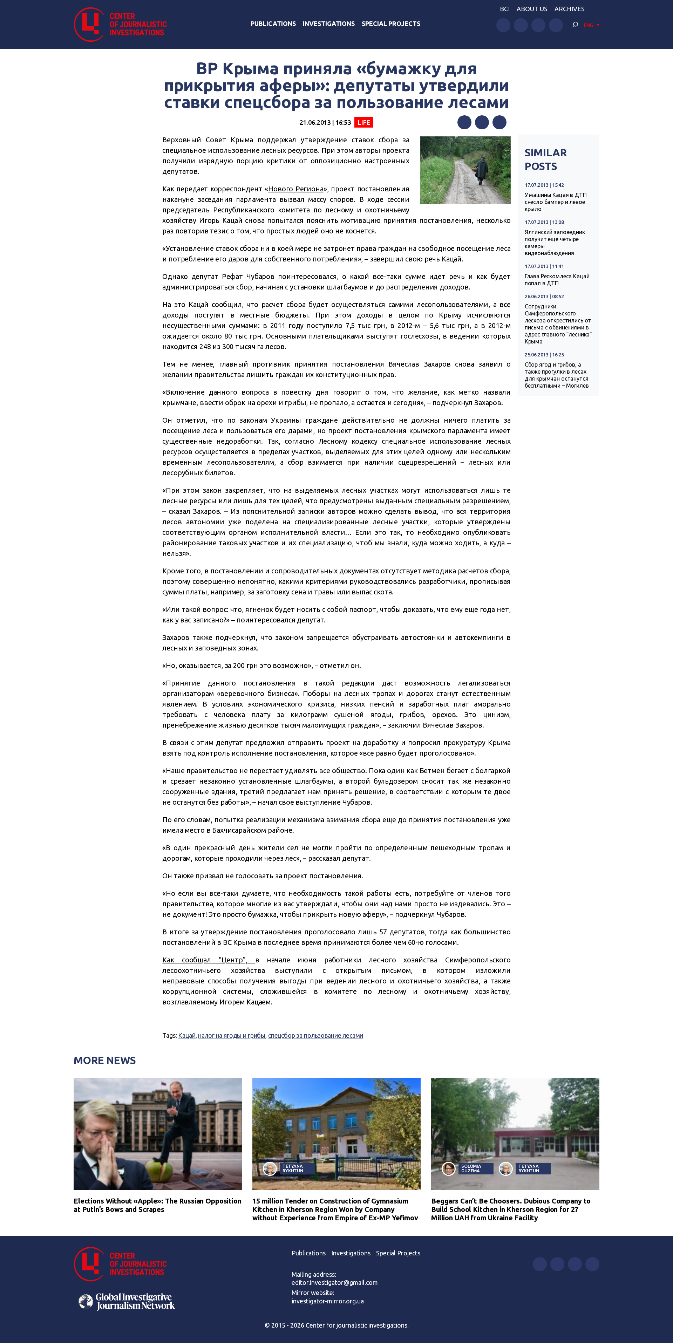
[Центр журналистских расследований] (124, 24)
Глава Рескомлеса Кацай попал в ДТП (557, 279)
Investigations (329, 23)
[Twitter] (482, 122)
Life (364, 122)
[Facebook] (464, 122)
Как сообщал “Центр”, (208, 960)
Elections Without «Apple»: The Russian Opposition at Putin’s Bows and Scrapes (158, 1205)
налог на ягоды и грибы (231, 1035)
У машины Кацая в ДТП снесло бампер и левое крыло (556, 202)
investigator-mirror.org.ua (328, 1300)
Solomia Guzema (471, 1168)
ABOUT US (532, 8)
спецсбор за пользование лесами (315, 1035)
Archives (570, 8)
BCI (505, 8)
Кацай (186, 1035)
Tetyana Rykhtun (293, 1168)
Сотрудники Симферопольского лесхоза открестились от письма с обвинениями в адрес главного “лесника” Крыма (558, 324)
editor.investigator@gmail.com (335, 1282)
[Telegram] (499, 122)
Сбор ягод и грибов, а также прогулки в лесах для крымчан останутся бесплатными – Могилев (557, 375)
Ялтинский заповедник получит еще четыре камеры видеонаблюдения (555, 242)
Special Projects (391, 23)
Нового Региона (296, 189)
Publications (273, 23)
